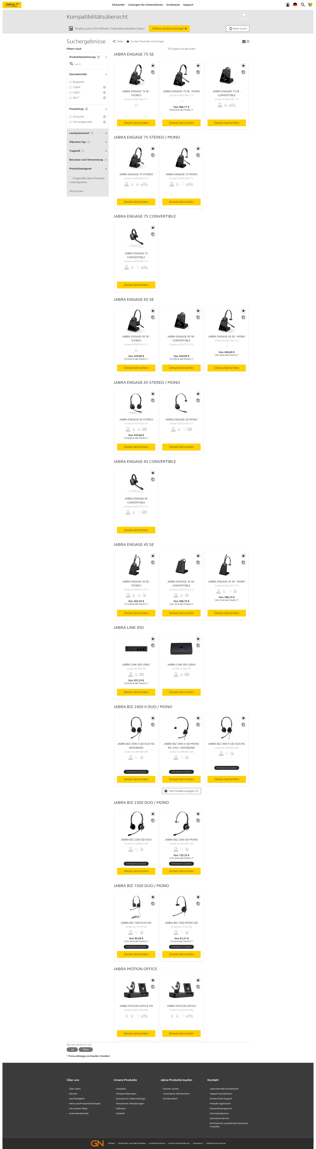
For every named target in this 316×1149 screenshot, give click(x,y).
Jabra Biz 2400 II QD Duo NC (226, 743)
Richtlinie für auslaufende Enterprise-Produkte (229, 1125)
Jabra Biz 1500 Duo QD (136, 922)
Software (121, 1108)
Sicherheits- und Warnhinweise (131, 1143)
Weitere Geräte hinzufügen (170, 29)
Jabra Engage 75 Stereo (136, 174)
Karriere (73, 1093)
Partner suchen (171, 1088)
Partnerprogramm (219, 1113)
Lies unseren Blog (78, 1108)
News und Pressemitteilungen (85, 1103)
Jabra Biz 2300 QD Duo (136, 839)
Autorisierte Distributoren (176, 1093)
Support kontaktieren (221, 1093)
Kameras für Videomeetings (130, 1098)
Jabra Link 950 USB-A (181, 664)
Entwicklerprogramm (221, 1108)
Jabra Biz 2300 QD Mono (181, 839)
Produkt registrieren (220, 1103)
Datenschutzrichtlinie (215, 1143)
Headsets (121, 1088)
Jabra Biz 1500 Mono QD (181, 922)
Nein (86, 1049)
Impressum (198, 1143)
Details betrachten (136, 123)
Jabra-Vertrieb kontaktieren (224, 1088)
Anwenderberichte (79, 1113)
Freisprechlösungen (126, 1093)
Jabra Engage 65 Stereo (136, 419)
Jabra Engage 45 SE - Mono (226, 581)
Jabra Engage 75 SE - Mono (181, 91)
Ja (72, 1049)
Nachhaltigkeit (77, 1098)
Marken (111, 1143)
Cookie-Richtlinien (157, 1143)
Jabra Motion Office (181, 1005)
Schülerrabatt (170, 1098)
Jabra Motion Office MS (136, 1005)
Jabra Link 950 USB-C (136, 664)
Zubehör (120, 1113)
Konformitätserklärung (179, 1143)
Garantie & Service (219, 1118)
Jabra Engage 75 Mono (181, 174)
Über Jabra (75, 1088)
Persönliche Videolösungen (130, 1103)
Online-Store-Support (221, 1098)
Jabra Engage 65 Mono (181, 419)
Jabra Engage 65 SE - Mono (226, 336)
